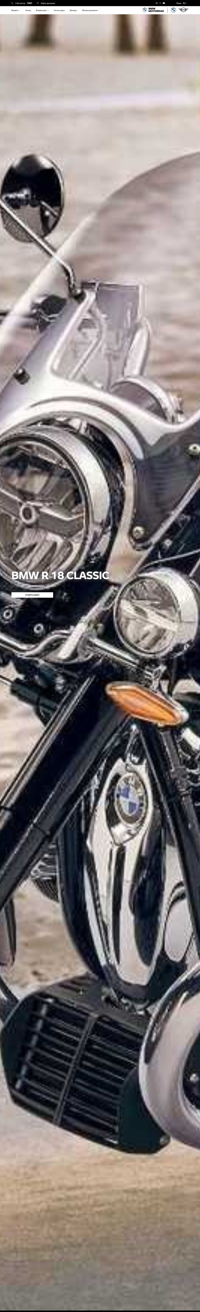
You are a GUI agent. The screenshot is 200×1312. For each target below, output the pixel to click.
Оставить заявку (32, 595)
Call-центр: (23, 3)
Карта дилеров (48, 3)
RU (184, 3)
